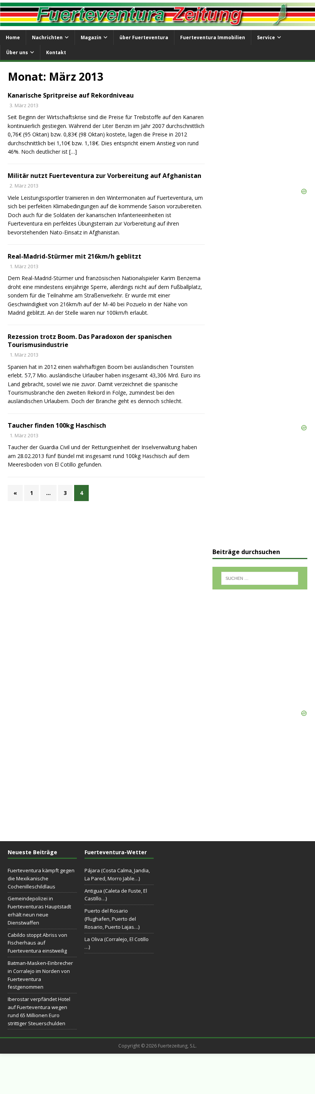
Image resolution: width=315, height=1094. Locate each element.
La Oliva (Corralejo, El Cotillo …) (117, 943)
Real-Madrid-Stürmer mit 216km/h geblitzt (74, 256)
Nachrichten (47, 37)
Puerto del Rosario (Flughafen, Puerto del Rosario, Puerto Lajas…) (112, 918)
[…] (73, 151)
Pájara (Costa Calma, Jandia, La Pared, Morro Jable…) (117, 874)
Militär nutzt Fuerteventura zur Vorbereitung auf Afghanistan (104, 175)
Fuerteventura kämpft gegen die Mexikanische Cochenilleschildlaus (41, 878)
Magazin (91, 37)
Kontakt (56, 52)
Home (13, 37)
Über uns (17, 52)
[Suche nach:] (259, 578)
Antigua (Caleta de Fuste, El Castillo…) (116, 894)
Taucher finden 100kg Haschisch (57, 425)
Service (266, 37)
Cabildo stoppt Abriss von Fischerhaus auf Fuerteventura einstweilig (37, 943)
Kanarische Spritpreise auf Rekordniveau (71, 95)
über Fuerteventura (143, 37)
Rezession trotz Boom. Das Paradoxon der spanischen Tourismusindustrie (90, 340)
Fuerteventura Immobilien (212, 37)
